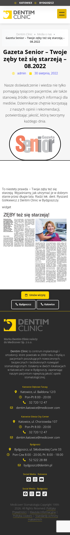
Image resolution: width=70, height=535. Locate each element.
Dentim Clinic (24, 34)
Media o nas (44, 34)
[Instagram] (35, 479)
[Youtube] (41, 479)
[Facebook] (28, 479)
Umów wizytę (37, 295)
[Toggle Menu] (61, 13)
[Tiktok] (44, 494)
